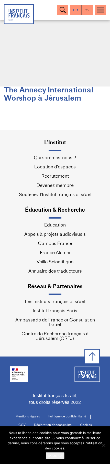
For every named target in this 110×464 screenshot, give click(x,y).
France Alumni (55, 253)
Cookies (86, 425)
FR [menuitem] (75, 10)
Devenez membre (55, 186)
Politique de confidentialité (67, 416)
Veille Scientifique (55, 262)
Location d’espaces (55, 167)
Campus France (55, 244)
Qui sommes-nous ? (55, 158)
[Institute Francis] (19, 14)
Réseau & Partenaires (55, 286)
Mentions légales (28, 416)
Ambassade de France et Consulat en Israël (55, 322)
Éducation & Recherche (55, 210)
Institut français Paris (55, 311)
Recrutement (55, 176)
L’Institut (55, 143)
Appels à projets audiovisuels (55, 234)
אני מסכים (55, 456)
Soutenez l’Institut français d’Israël (55, 195)
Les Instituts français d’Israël (55, 302)
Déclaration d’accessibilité (53, 425)
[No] (103, 445)
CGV (22, 425)
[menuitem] (87, 10)
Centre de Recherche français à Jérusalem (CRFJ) (55, 336)
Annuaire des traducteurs (55, 271)
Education (55, 225)
